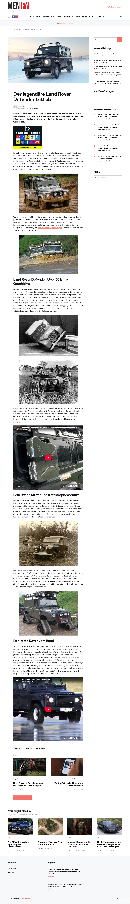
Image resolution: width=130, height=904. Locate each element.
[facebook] (13, 16)
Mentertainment (78, 779)
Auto (16, 87)
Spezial (51, 867)
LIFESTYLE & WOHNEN (72, 17)
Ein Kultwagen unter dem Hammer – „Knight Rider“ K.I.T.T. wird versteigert (109, 844)
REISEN (84, 17)
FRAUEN (46, 17)
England (28, 748)
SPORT (91, 17)
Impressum (11, 872)
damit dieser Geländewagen (50, 227)
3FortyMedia (26, 898)
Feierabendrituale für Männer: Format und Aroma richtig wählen (107, 61)
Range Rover (41, 748)
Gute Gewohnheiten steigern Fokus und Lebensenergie (107, 55)
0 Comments (34, 108)
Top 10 (98, 17)
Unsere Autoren (13, 868)
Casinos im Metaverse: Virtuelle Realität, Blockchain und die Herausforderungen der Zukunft (107, 75)
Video (41, 838)
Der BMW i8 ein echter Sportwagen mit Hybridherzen (19, 844)
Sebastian (23, 106)
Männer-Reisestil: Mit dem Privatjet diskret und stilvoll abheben (108, 67)
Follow (108, 101)
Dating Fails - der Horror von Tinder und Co (68, 784)
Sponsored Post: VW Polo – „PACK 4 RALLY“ (50, 843)
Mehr (104, 17)
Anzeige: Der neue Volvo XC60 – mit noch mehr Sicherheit (79, 844)
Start (9, 29)
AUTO (24, 17)
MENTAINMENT (56, 17)
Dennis (41, 848)
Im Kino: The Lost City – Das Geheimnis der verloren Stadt (108, 116)
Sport (16, 779)
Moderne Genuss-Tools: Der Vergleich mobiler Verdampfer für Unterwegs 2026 (107, 82)
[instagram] (16, 16)
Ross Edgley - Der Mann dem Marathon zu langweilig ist (28, 784)
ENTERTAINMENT (35, 17)
